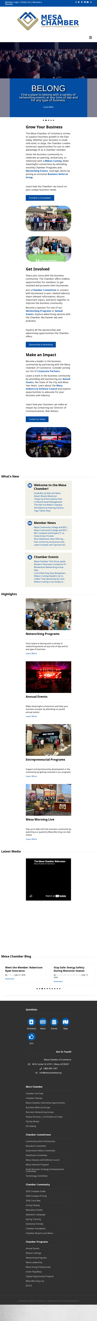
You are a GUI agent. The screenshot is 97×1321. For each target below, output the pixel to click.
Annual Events (32, 1248)
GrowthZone (74, 1301)
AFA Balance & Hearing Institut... (49, 507)
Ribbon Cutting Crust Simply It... (49, 581)
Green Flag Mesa (34, 1271)
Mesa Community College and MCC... (51, 527)
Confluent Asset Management (48, 501)
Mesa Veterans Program (37, 1164)
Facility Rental (32, 1121)
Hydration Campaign (35, 1214)
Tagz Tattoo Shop (42, 510)
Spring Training (33, 1219)
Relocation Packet (34, 1209)
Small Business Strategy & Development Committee (45, 1170)
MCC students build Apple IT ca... (49, 533)
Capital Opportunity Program (40, 1276)
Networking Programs (36, 1257)
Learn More (31, 653)
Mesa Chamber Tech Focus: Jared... (50, 561)
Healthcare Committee (36, 1155)
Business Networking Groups (40, 1112)
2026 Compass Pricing (36, 1196)
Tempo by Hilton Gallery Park (48, 499)
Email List (25, 2)
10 (59, 988)
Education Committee (36, 1146)
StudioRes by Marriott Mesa (47, 493)
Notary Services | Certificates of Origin (44, 1116)
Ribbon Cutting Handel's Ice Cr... (49, 576)
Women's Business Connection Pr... (50, 564)
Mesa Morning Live (35, 1281)
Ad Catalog (31, 1126)
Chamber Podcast (34, 1098)
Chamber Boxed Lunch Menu (39, 1233)
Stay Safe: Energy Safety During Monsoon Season (20, 969)
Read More (9, 981)
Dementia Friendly (34, 1223)
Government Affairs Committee (40, 1150)
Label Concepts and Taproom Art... (50, 544)
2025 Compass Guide (35, 1191)
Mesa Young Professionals (38, 1267)
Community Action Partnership (40, 1141)
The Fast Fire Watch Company (48, 504)
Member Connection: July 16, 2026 (72, 969)
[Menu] (90, 37)
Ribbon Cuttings (33, 1253)
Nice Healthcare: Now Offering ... (49, 538)
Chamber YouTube (34, 1093)
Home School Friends (44, 536)
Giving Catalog (33, 1205)
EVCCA (29, 1285)
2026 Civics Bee (33, 1200)
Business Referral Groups (38, 1107)
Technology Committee (36, 1176)
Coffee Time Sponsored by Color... (49, 579)
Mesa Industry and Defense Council (43, 1160)
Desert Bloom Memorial (45, 496)
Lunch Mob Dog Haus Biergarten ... (50, 573)
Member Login (12, 2)
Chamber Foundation (36, 1228)
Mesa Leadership (34, 1262)
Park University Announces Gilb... (49, 542)
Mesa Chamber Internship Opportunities (45, 1102)
